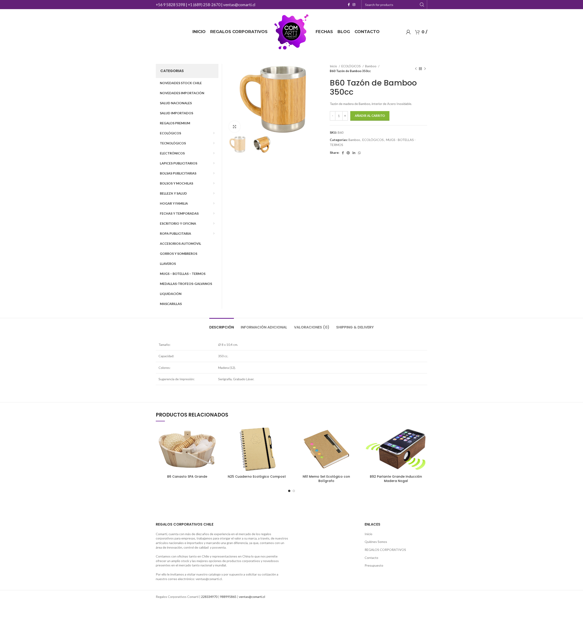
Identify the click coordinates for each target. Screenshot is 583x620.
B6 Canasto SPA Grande (187, 476)
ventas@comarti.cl (239, 4)
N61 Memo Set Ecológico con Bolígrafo (326, 478)
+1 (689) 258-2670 (204, 4)
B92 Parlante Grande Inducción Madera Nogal (396, 478)
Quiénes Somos (376, 542)
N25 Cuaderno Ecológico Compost (257, 476)
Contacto (371, 558)
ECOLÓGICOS (351, 66)
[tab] (221, 325)
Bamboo (371, 66)
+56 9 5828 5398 (170, 4)
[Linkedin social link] (354, 153)
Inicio (334, 66)
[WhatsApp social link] (359, 153)
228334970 (209, 597)
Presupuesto (374, 565)
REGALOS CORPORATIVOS (385, 550)
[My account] (408, 31)
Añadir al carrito (370, 115)
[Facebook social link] (348, 5)
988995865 (228, 597)
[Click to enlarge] (234, 126)
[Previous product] (416, 68)
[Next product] (425, 68)
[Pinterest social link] (348, 153)
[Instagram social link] (354, 5)
